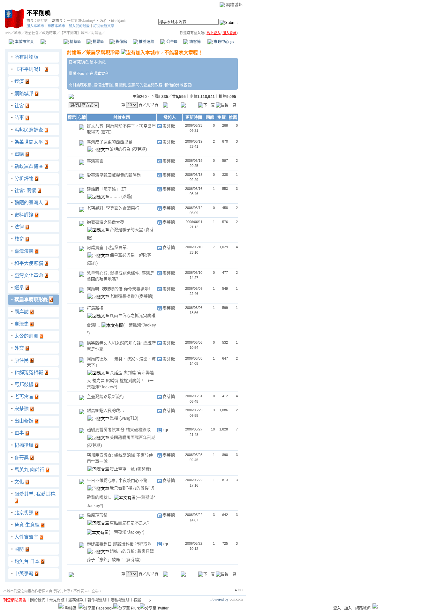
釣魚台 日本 (27, 561)
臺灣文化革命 (28, 275)
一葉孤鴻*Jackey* (81, 21)
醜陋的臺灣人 (28, 202)
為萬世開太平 (28, 142)
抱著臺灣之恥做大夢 (105, 222)
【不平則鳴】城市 (74, 33)
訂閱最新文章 (103, 26)
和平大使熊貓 (28, 263)
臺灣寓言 (95, 161)
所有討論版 (26, 57)
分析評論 (24, 178)
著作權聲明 (97, 600)
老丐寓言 (24, 396)
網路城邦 (234, 4)
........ (115, 196)
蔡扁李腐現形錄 (31, 299)
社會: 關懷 (25, 190)
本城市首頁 (24, 42)
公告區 (171, 42)
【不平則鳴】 (28, 69)
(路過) (126, 196)
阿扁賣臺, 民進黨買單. (107, 247)
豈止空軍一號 (123, 469)
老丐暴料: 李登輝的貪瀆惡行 (113, 208)
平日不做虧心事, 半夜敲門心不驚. (118, 480)
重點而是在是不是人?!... (132, 522)
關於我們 (37, 600)
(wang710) (128, 418)
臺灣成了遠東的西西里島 (109, 141)
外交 (19, 348)
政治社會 (32, 33)
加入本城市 (35, 26)
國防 (19, 549)
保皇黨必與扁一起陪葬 (130, 255)
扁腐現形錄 (97, 515)
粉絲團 (71, 608)
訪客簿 (194, 42)
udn (8, 33)
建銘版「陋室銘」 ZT (106, 189)
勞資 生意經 (27, 524)
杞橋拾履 (24, 445)
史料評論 (24, 214)
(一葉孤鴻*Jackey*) (126, 532)
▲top (238, 589)
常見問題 (56, 600)
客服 (137, 600)
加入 (348, 608)
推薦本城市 (56, 26)
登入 (337, 608)
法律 (19, 226)
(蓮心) (92, 263)
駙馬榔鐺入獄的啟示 (105, 410)
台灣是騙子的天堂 (127, 229)
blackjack (118, 21)
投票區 (98, 42)
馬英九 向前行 (29, 469)
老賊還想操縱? (124, 296)
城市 (17, 33)
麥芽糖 (42, 21)
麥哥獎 (21, 457)
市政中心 (223, 42)
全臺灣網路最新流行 (105, 396)
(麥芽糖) (139, 149)
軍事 (19, 433)
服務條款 (76, 600)
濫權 (114, 418)
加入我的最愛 (79, 26)
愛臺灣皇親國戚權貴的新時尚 (114, 175)
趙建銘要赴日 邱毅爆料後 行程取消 (119, 544)
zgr (165, 429)
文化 (19, 481)
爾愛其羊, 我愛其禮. (35, 494)
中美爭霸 (24, 573)
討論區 (52, 42)
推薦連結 (146, 42)
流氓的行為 (121, 149)
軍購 (19, 154)
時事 (19, 117)
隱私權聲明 (120, 600)
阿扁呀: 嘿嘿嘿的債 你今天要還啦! (118, 289)
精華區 (75, 42)
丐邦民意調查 (28, 129)
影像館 (121, 42)
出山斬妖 (24, 420)
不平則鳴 (38, 13)
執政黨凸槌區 (28, 166)
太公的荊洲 (26, 336)
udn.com (236, 599)
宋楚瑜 (21, 408)
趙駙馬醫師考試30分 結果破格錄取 (119, 429)
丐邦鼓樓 (24, 384)
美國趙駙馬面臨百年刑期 (132, 437)
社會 (19, 105)
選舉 (19, 287)
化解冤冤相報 (28, 372)
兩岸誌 (21, 311)
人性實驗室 (26, 537)
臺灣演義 (24, 251)
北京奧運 (24, 512)
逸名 (103, 21)
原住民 (21, 360)
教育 (19, 239)
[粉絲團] (61, 606)
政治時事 (49, 33)
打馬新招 (95, 308)
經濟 (19, 81)
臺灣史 (21, 323)
